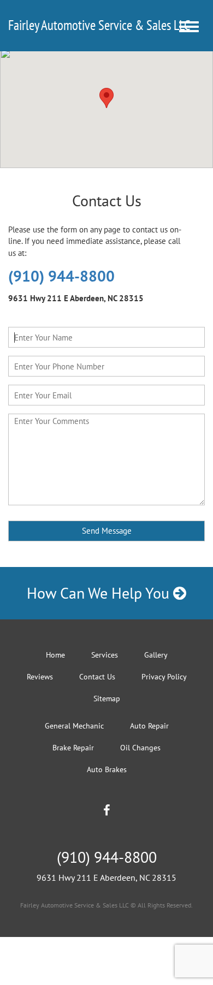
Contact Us (97, 677)
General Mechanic (74, 726)
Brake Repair (73, 748)
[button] (106, 97)
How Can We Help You (100, 593)
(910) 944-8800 (61, 276)
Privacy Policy (164, 677)
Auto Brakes (107, 769)
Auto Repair (149, 726)
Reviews (40, 677)
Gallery (156, 655)
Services (104, 655)
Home (55, 655)
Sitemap (106, 698)
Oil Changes (140, 748)
